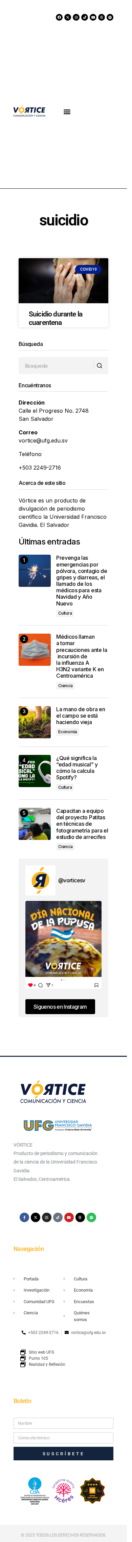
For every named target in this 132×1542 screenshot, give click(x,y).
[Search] (100, 365)
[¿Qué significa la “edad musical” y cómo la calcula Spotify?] (35, 771)
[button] (67, 111)
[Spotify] (110, 17)
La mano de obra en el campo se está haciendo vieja (80, 715)
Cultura (65, 613)
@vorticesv (71, 880)
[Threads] (101, 17)
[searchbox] (56, 365)
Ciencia (65, 685)
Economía (67, 731)
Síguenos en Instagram (60, 1006)
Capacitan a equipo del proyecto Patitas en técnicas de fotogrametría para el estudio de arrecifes (82, 824)
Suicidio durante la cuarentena (55, 318)
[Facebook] (59, 17)
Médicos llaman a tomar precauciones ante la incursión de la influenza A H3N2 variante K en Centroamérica (81, 656)
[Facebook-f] (24, 1217)
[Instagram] (76, 17)
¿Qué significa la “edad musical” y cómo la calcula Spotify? (77, 768)
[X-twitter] (67, 17)
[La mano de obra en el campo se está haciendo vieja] (35, 722)
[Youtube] (93, 17)
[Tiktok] (84, 17)
